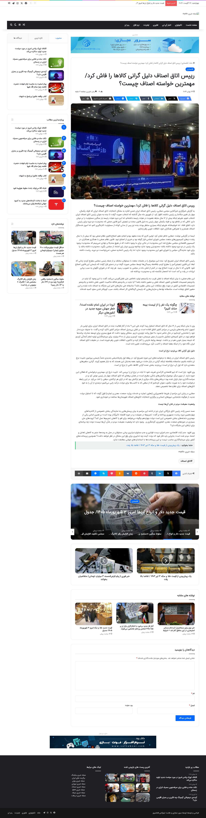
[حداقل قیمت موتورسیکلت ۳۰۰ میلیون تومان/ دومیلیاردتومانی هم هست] (51, 238)
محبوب (58, 38)
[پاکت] (112, 473)
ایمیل (192, 705)
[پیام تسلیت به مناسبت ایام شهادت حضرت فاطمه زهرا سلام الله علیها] (56, 88)
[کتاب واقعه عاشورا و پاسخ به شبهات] (56, 100)
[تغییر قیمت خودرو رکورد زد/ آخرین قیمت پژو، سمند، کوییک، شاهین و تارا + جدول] (143, 797)
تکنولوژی (178, 25)
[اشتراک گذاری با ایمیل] (87, 473)
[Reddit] (136, 473)
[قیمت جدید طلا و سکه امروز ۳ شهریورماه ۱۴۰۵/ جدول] (93, 614)
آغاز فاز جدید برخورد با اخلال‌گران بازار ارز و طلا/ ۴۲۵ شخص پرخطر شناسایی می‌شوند (136, 627)
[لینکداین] (160, 473)
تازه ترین (38, 38)
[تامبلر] (152, 473)
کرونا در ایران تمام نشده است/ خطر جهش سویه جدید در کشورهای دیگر (97, 309)
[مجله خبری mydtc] (191, 13)
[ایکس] (168, 473)
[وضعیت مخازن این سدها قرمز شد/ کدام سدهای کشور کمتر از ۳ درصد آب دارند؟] (127, 797)
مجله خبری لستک (78, 786)
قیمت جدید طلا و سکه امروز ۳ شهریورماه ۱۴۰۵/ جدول (96, 629)
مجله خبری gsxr (78, 789)
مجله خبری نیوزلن (78, 783)
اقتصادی (185, 63)
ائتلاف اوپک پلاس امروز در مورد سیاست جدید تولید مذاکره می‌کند (30, 50)
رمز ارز (127, 25)
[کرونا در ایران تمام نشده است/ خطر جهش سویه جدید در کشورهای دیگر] (124, 308)
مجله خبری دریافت (78, 795)
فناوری (155, 25)
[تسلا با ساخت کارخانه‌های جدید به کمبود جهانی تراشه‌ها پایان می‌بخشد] (56, 204)
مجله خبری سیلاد (78, 792)
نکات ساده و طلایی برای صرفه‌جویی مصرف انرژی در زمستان (29, 61)
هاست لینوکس (165, 812)
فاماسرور (134, 35)
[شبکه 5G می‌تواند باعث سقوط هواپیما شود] (56, 192)
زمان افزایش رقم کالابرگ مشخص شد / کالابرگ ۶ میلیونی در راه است (26, 282)
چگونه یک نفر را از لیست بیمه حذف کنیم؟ (160, 307)
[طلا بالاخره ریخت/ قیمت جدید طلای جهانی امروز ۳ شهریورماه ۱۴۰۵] (112, 797)
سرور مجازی (177, 812)
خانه (191, 63)
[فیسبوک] (176, 473)
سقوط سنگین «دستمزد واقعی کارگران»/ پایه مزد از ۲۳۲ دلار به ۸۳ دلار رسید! (135, 512)
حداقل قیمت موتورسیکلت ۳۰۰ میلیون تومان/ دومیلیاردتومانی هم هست (52, 250)
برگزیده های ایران (78, 778)
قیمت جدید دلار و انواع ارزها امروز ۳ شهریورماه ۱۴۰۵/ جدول (24, 249)
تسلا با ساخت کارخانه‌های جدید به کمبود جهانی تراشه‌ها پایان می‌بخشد (30, 202)
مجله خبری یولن (78, 781)
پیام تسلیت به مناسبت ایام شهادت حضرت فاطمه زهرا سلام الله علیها (29, 85)
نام (193, 693)
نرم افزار (136, 25)
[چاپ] (79, 473)
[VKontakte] (128, 473)
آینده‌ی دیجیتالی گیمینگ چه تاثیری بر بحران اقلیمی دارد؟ (28, 73)
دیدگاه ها (18, 38)
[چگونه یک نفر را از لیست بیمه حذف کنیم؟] (187, 308)
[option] (135, 512)
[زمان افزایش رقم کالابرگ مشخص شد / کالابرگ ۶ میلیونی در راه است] (23, 268)
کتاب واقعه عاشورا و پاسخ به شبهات (32, 96)
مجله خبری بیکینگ (78, 775)
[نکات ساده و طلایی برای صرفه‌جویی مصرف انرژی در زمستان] (56, 63)
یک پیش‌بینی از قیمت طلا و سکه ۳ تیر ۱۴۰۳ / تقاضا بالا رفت (153, 445)
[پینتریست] (144, 473)
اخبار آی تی (166, 25)
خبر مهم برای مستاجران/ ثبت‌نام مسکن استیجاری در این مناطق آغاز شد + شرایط (179, 629)
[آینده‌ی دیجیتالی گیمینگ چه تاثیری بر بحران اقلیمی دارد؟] (56, 75)
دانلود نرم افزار (103, 734)
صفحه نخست (191, 25)
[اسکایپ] (104, 473)
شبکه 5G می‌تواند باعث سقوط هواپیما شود (29, 188)
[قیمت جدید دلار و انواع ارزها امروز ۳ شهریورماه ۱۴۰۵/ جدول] (23, 238)
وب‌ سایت (128, 705)
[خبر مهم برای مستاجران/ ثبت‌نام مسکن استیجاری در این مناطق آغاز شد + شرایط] (176, 614)
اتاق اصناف (186, 461)
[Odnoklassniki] (119, 473)
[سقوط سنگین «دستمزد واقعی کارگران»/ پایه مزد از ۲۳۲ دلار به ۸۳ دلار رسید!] (51, 268)
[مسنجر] (95, 473)
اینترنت (146, 25)
